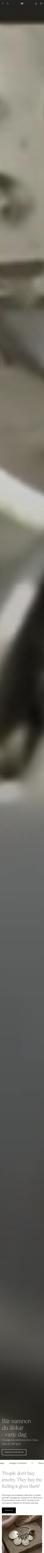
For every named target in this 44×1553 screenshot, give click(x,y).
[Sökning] (7, 3)
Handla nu (9, 1510)
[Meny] (2, 3)
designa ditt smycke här (14, 1452)
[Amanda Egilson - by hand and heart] (21, 3)
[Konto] (36, 3)
